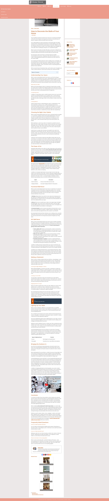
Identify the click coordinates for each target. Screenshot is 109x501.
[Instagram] (47, 454)
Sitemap (69, 499)
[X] (45, 454)
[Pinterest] (44, 454)
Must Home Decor (35, 493)
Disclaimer (65, 499)
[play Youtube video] (46, 384)
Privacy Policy (54, 499)
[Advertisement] (64, 2)
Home (32, 28)
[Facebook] (42, 454)
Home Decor (36, 28)
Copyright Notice (49, 499)
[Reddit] (49, 454)
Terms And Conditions (60, 499)
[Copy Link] (50, 454)
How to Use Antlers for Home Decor (37, 494)
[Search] (76, 73)
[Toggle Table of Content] (57, 72)
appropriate (42, 163)
